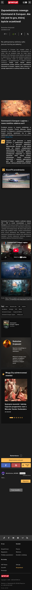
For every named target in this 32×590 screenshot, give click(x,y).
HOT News (4, 565)
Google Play (9, 137)
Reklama (18, 552)
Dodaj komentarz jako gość (16, 460)
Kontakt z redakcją (21, 555)
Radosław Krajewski (7, 28)
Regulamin (4, 552)
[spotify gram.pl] (18, 538)
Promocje (4, 570)
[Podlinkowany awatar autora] (7, 344)
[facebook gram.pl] (9, 538)
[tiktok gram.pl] (4, 538)
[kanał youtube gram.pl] (13, 538)
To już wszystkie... (16, 490)
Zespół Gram (5, 549)
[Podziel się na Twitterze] (28, 34)
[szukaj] (2, 2)
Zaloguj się (27, 465)
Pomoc (18, 549)
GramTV (3, 567)
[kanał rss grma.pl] (27, 538)
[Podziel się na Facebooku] (21, 34)
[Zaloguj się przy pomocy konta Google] (16, 465)
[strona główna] (13, 2)
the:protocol (19, 567)
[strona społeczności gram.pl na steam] (23, 538)
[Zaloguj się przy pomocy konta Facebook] (6, 465)
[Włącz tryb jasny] (24, 2)
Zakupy (18, 565)
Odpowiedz (26, 481)
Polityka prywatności (7, 555)
